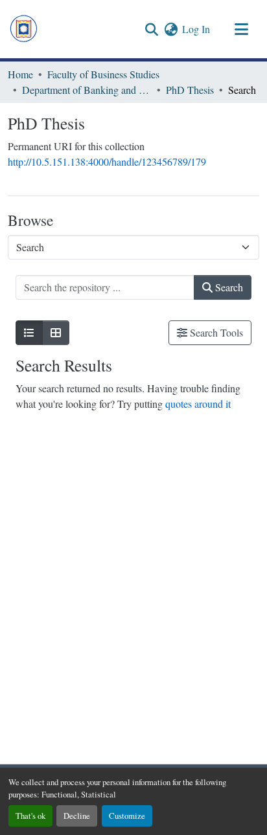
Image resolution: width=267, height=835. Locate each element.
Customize (127, 815)
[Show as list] (29, 332)
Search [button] (228, 287)
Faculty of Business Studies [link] (103, 74)
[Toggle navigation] (241, 29)
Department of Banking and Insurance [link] (87, 89)
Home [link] (20, 74)
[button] (24, 29)
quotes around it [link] (198, 403)
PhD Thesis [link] (190, 89)
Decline (77, 815)
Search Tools (215, 332)
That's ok (30, 815)
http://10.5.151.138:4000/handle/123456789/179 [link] (107, 161)
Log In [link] (196, 29)
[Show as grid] (55, 332)
